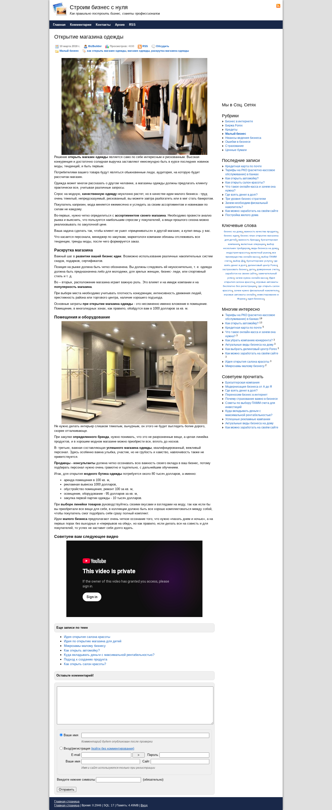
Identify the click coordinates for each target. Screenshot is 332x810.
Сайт (145, 761)
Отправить (66, 789)
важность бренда (248, 239)
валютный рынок (260, 252)
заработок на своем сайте (240, 273)
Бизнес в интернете (239, 121)
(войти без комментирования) (112, 748)
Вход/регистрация (98, 748)
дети (252, 269)
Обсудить (162, 46)
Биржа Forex (234, 125)
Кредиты (231, 129)
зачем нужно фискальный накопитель (256, 290)
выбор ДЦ (239, 260)
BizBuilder (95, 46)
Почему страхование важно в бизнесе (251, 399)
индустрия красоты (237, 252)
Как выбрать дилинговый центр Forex (251, 349)
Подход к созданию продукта (85, 659)
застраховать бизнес (234, 269)
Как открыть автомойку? (82, 650)
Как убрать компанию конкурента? (249, 340)
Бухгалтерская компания (242, 382)
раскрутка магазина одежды (170, 50)
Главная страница (66, 801)
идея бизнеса (256, 298)
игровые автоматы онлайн (239, 294)
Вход (144, 805)
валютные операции (253, 244)
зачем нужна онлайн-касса (251, 277)
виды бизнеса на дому (264, 248)
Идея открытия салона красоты (87, 637)
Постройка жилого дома (241, 215)
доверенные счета (268, 269)
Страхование (234, 146)
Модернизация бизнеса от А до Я (248, 386)
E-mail (75, 755)
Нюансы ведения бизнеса (243, 138)
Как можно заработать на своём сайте (251, 211)
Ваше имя (70, 735)
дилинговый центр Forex (262, 265)
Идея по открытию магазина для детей (92, 641)
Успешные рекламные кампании (247, 419)
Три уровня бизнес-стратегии (245, 198)
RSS (145, 46)
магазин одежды (139, 50)
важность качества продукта (260, 231)
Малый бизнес (69, 50)
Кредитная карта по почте (243, 166)
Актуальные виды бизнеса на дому (249, 344)
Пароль (152, 755)
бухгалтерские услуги (259, 260)
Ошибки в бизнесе (238, 141)
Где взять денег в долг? (241, 194)
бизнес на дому (233, 231)
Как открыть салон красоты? (85, 664)
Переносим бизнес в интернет (246, 394)
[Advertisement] (252, 65)
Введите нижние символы (76, 779)
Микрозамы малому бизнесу (85, 646)
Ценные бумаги (236, 150)
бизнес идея (231, 235)
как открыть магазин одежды (106, 50)
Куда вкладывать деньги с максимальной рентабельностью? (109, 655)
